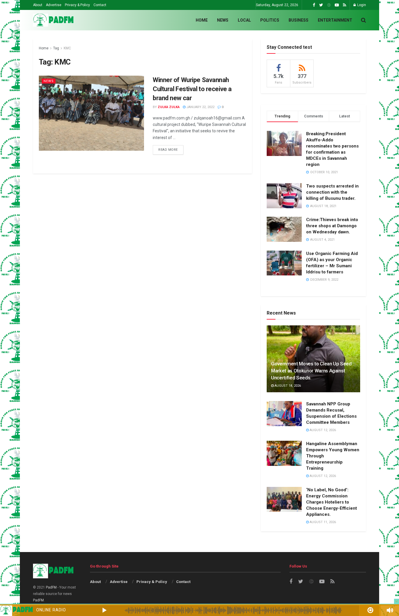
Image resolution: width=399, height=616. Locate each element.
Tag (56, 48)
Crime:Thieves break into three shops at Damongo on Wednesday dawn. (332, 226)
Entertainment (335, 20)
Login (361, 5)
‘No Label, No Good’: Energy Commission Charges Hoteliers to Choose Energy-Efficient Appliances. (331, 502)
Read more (168, 150)
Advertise (53, 5)
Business (298, 20)
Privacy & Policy (77, 5)
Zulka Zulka (169, 107)
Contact (99, 5)
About (37, 5)
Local (244, 20)
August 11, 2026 (322, 522)
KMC (67, 48)
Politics (269, 20)
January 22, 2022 (199, 107)
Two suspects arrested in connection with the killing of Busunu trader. (332, 192)
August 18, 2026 (287, 386)
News (222, 20)
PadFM (51, 587)
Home (202, 20)
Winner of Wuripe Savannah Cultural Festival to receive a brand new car (192, 89)
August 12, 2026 (322, 430)
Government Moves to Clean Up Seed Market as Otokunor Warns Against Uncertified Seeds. (311, 371)
